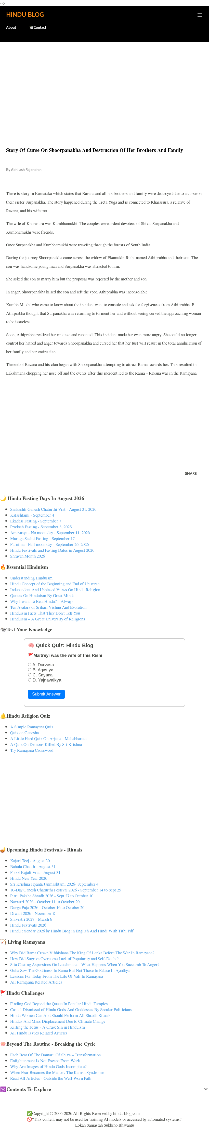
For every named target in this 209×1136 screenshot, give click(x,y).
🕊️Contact (37, 28)
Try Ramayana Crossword (31, 750)
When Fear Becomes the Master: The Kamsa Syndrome (56, 1072)
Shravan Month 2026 (27, 556)
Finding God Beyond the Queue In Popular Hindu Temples (59, 1003)
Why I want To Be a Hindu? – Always (41, 601)
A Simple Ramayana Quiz (31, 727)
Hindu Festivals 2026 (28, 925)
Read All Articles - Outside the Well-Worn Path (50, 1078)
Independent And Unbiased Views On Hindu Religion (55, 589)
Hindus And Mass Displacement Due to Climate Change (57, 1021)
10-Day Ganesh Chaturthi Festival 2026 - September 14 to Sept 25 (65, 890)
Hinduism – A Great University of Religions (47, 619)
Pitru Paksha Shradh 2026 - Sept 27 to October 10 (51, 896)
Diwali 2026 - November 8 (32, 913)
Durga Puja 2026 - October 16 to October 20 (47, 907)
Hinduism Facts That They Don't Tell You (45, 613)
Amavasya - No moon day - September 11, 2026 (50, 532)
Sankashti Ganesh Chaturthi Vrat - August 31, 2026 (53, 509)
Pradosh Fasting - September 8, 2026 (41, 527)
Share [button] (191, 474)
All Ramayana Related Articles (36, 982)
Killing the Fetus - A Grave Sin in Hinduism (47, 1027)
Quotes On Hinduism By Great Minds (42, 595)
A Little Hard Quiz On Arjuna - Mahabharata (48, 738)
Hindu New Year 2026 (28, 878)
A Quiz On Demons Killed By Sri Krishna (46, 744)
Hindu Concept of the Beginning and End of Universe (54, 584)
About (11, 28)
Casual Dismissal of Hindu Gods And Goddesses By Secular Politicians (71, 1009)
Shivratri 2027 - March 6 (31, 919)
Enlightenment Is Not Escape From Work (45, 1060)
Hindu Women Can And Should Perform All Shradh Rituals (60, 1015)
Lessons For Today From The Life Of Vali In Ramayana (56, 976)
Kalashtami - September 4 (32, 515)
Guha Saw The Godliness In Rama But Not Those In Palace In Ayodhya (69, 970)
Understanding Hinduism (31, 578)
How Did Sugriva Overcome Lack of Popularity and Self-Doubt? (64, 958)
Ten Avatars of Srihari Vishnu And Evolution (48, 607)
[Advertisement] (104, 83)
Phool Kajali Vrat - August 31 (35, 872)
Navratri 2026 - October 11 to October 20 (45, 901)
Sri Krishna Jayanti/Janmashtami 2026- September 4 (54, 884)
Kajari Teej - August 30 (30, 860)
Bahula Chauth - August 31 (33, 866)
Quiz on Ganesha (24, 732)
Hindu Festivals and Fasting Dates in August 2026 (52, 550)
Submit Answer (46, 694)
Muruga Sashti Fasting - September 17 (42, 538)
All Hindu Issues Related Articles (39, 1033)
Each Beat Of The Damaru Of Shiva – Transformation (55, 1055)
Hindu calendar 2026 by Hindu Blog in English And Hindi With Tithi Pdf (72, 931)
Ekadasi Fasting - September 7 (35, 521)
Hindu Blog (25, 15)
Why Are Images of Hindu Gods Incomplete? (48, 1066)
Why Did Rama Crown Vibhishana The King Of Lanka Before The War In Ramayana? (82, 953)
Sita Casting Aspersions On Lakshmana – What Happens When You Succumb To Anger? (84, 964)
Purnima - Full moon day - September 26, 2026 (49, 544)
